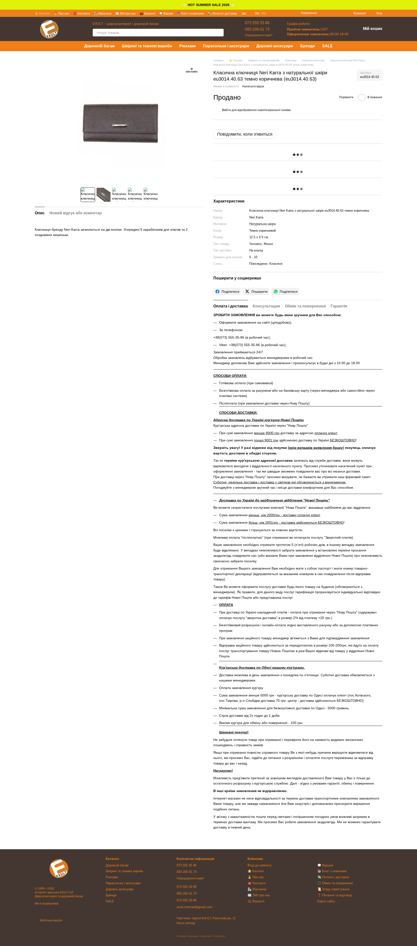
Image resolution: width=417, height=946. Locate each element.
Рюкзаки (187, 46)
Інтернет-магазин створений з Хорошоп (201, 936)
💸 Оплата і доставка (222, 13)
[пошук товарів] (220, 32)
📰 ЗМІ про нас (125, 13)
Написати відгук (253, 86)
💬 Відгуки (166, 13)
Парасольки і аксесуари (226, 46)
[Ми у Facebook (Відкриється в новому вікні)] (324, 13)
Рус (263, 13)
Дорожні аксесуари (274, 46)
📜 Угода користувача (333, 889)
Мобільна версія (50, 920)
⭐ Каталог (42, 13)
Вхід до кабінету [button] (260, 865)
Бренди (307, 46)
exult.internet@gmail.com (194, 907)
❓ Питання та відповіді (334, 895)
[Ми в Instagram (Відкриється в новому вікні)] (329, 13)
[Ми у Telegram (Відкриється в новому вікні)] (341, 13)
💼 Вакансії (147, 13)
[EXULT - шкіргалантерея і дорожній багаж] (59, 868)
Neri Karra (256, 217)
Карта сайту (326, 901)
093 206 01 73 (257, 29)
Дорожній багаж (99, 46)
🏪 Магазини (102, 13)
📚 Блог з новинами (190, 13)
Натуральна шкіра (262, 224)
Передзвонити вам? (258, 35)
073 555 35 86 (257, 23)
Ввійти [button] (226, 110)
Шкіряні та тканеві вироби (147, 46)
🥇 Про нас (61, 13)
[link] (227, 291)
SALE (327, 46)
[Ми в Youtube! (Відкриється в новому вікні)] (335, 13)
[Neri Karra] (191, 70)
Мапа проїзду (186, 923)
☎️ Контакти (81, 13)
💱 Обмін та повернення (335, 883)
